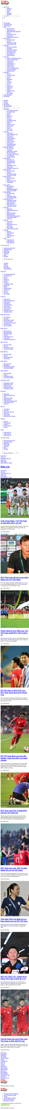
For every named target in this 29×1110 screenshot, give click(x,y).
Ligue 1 (9, 80)
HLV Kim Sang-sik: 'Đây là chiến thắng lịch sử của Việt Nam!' (14, 869)
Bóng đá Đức (7, 185)
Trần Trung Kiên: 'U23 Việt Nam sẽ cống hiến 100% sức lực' (14, 522)
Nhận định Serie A (11, 180)
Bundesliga (9, 79)
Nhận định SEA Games (12, 228)
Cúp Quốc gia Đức (11, 190)
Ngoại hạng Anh (8, 24)
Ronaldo (6, 256)
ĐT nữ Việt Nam (11, 152)
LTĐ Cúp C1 (10, 133)
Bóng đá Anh (7, 158)
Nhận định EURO (11, 213)
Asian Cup (9, 225)
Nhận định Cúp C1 (11, 201)
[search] (19, 16)
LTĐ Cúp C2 (10, 142)
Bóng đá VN (4, 1066)
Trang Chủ (3, 1052)
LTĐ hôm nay (4, 1061)
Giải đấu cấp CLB (8, 199)
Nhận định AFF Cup (12, 224)
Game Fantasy (7, 25)
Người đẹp (6, 250)
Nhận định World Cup (12, 210)
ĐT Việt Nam (10, 148)
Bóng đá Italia (7, 176)
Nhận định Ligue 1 (11, 196)
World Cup (9, 87)
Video (5, 238)
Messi (5, 255)
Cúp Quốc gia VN (11, 51)
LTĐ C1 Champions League (14, 58)
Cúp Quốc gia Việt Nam (13, 154)
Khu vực (6, 220)
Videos (2, 1059)
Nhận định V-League (12, 49)
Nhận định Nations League (13, 216)
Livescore (6, 56)
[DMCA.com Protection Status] (5, 1105)
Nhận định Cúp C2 (11, 204)
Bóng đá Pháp (7, 192)
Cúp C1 (9, 73)
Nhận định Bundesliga (12, 189)
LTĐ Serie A (10, 62)
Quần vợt (9, 234)
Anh (5, 27)
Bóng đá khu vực (5, 1078)
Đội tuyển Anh (10, 28)
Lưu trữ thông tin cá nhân (10, 1095)
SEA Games (10, 93)
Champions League (11, 200)
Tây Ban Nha (7, 38)
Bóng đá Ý (3, 1070)
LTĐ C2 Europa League (13, 68)
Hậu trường (6, 96)
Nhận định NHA (11, 162)
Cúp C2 (9, 83)
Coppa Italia (10, 182)
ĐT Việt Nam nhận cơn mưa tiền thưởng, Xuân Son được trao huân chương (14, 758)
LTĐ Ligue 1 (10, 65)
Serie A (8, 78)
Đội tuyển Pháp (10, 193)
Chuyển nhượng (8, 94)
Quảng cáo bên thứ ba (9, 1099)
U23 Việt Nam (10, 54)
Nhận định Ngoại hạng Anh (13, 31)
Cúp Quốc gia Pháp (11, 197)
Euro (8, 211)
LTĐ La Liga (10, 61)
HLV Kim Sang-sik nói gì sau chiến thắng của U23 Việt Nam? (14, 578)
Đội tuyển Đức (10, 186)
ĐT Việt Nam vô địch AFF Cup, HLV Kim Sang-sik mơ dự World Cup (14, 692)
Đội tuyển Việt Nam (12, 47)
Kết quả (6, 101)
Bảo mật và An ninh (9, 1100)
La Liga (9, 41)
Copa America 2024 (12, 217)
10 (4, 17)
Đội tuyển (6, 207)
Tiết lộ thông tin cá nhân (10, 1098)
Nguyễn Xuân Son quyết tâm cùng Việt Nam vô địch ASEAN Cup (14, 1040)
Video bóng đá (10, 240)
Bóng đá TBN (7, 169)
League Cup (10, 35)
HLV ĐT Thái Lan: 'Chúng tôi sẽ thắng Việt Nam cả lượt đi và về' (14, 978)
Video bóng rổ (10, 232)
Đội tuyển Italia (10, 178)
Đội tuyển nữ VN (11, 52)
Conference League (11, 206)
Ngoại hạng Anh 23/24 (9, 248)
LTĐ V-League (10, 66)
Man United (7, 252)
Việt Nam (6, 45)
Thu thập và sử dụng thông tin (11, 1093)
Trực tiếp (6, 103)
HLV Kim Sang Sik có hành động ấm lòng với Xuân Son (14, 812)
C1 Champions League (12, 110)
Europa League (10, 203)
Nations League (11, 90)
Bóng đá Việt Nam (8, 147)
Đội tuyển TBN (11, 40)
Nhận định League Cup (12, 37)
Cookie (5, 1096)
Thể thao (6, 230)
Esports (8, 237)
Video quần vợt (10, 235)
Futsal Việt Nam (11, 55)
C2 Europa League (11, 120)
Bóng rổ (9, 231)
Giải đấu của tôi (11, 71)
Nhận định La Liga (11, 42)
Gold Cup (9, 218)
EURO (8, 89)
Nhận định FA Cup (11, 34)
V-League (9, 48)
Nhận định (6, 72)
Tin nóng (6, 100)
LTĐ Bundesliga (11, 63)
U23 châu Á (10, 221)
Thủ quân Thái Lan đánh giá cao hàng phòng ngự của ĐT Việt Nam (14, 920)
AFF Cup (9, 92)
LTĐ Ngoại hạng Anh (12, 59)
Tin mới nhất (7, 23)
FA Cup (9, 32)
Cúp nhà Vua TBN (11, 44)
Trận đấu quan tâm (11, 69)
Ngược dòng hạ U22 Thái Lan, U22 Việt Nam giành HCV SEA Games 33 (14, 633)
